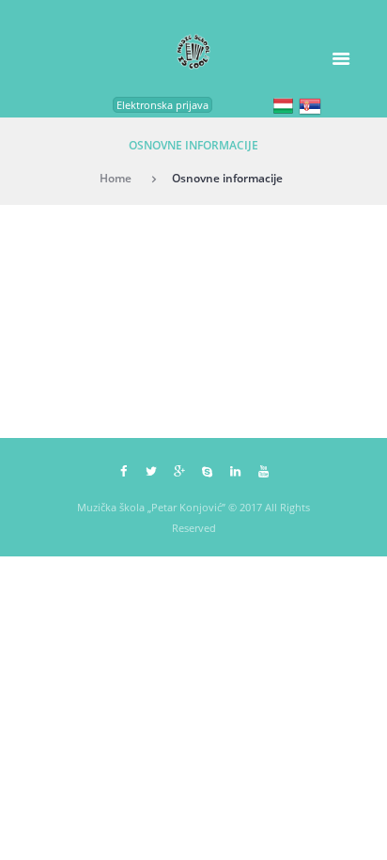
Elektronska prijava (162, 105)
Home (116, 177)
